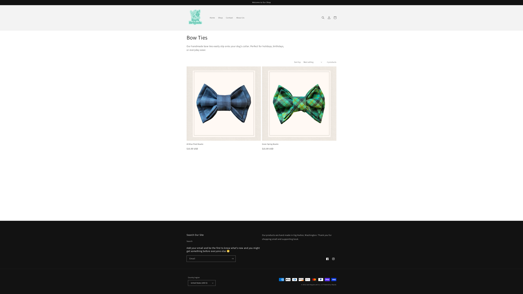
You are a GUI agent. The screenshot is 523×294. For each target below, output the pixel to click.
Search (190, 241)
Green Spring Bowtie (270, 144)
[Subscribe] (232, 258)
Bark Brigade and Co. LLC (315, 285)
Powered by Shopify (329, 285)
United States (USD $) (199, 283)
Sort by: (297, 62)
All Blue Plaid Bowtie (195, 144)
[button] (323, 18)
